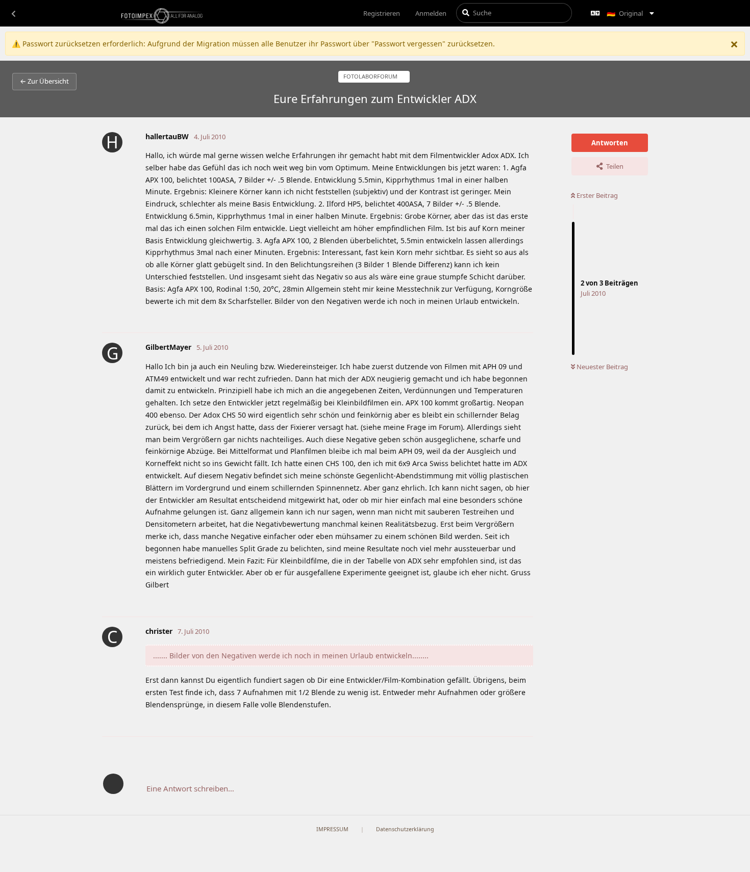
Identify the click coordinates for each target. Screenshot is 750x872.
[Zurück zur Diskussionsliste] (13, 13)
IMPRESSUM (332, 829)
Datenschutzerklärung (405, 829)
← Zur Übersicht (44, 81)
